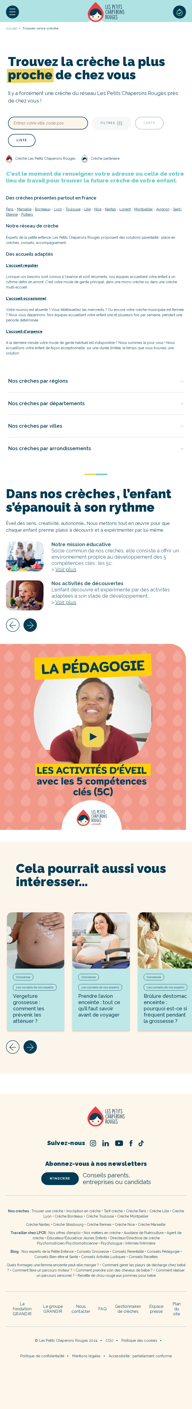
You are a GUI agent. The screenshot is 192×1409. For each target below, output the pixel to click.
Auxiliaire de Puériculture (144, 1233)
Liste (21, 140)
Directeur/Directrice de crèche (135, 1238)
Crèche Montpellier (132, 1216)
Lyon (58, 209)
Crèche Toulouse (100, 1216)
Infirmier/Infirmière (140, 1243)
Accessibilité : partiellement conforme (140, 1356)
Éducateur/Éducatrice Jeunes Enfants (77, 1238)
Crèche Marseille (152, 1225)
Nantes (110, 209)
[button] (12, 11)
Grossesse (23, 977)
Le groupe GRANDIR (53, 1309)
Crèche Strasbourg (68, 1225)
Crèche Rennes (99, 1225)
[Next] (30, 625)
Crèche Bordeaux (69, 1216)
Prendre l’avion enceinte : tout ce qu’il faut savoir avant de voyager (99, 1005)
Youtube (119, 1143)
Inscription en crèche (83, 1211)
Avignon (163, 209)
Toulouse (73, 209)
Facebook (131, 1143)
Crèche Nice (125, 1225)
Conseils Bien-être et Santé (56, 1257)
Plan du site (176, 1309)
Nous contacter (81, 1309)
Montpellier (143, 209)
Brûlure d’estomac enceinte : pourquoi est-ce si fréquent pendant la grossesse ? (165, 1008)
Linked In (105, 1143)
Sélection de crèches (179, 11)
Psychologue (111, 1243)
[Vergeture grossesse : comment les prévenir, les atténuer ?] (35, 940)
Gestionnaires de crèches (128, 1309)
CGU (110, 1341)
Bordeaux (42, 209)
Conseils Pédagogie (163, 1252)
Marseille (24, 209)
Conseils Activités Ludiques (103, 1257)
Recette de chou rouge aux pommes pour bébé (117, 1276)
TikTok (141, 1143)
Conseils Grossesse (93, 1252)
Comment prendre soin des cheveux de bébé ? (114, 1270)
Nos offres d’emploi (64, 1233)
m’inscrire (60, 1178)
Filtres (107, 123)
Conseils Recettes (143, 1257)
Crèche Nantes (38, 1225)
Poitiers (27, 214)
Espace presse (156, 1309)
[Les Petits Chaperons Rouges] (96, 1117)
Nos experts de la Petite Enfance (48, 1252)
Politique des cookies (139, 1341)
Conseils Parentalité (128, 1252)
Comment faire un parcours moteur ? (42, 1270)
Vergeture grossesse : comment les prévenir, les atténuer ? (28, 1008)
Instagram (93, 1143)
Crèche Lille (159, 1211)
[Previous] (13, 625)
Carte (149, 123)
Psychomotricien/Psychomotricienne (67, 1243)
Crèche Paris (136, 1211)
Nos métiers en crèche (102, 1233)
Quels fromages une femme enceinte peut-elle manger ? (53, 1265)
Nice (98, 209)
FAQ (102, 1309)
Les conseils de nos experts (35, 987)
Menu (12, 11)
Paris (10, 209)
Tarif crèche (113, 1211)
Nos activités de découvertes (25, 595)
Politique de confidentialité (42, 1356)
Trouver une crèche (47, 1211)
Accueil (106, 12)
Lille (87, 209)
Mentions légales (86, 1356)
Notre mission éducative (25, 556)
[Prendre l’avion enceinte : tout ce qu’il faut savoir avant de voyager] (101, 940)
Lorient (125, 209)
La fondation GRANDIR (22, 1309)
